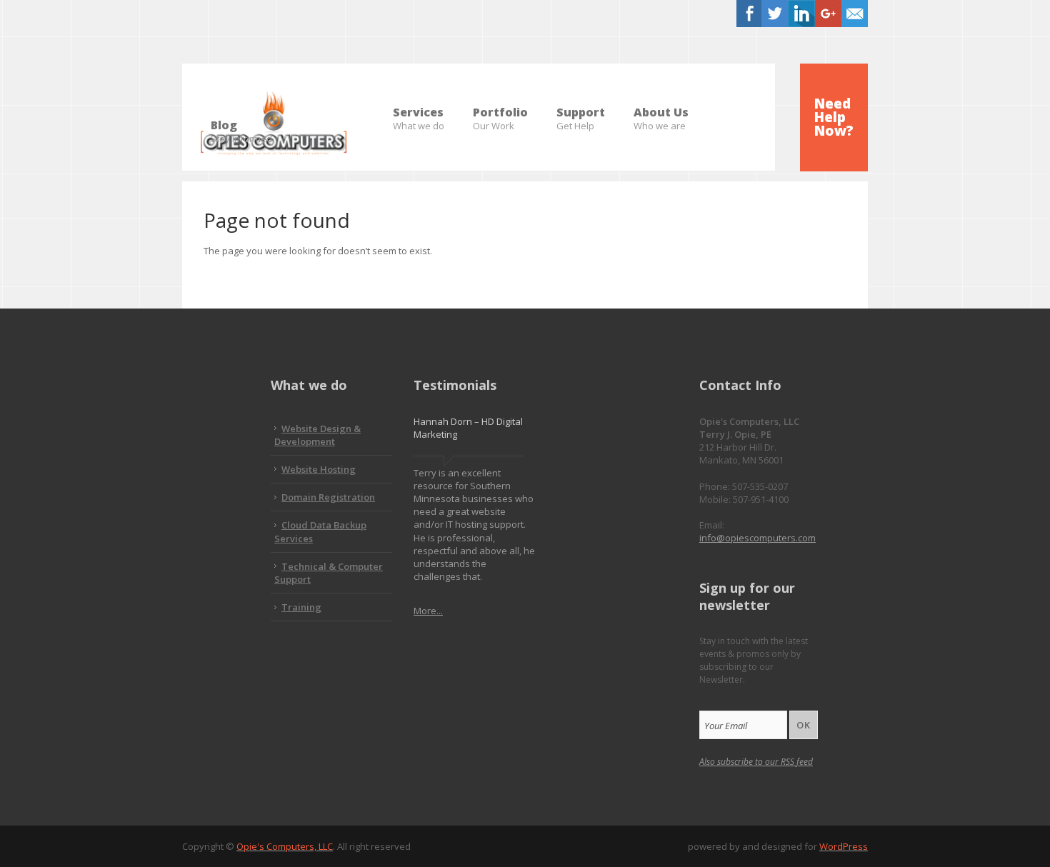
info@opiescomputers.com (757, 537)
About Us (661, 112)
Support (580, 112)
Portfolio (500, 112)
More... (428, 610)
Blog (241, 125)
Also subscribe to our (756, 762)
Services (418, 112)
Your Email (725, 725)
